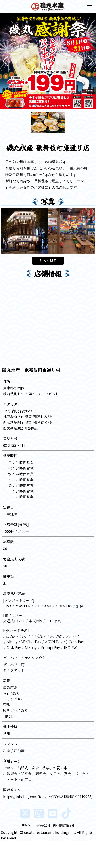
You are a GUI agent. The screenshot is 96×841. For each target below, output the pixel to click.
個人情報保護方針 (63, 825)
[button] (5, 61)
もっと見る (48, 260)
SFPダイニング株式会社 (35, 825)
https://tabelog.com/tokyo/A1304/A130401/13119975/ (48, 796)
